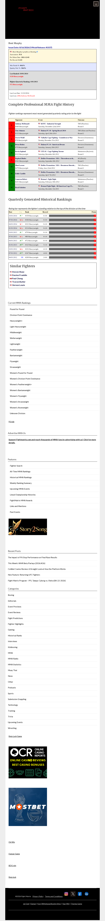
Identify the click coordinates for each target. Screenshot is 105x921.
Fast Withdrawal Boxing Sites (49, 904)
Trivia (10, 716)
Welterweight (16, 338)
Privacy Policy (38, 896)
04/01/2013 (13, 241)
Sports (11, 693)
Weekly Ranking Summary (21, 483)
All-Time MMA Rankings (20, 471)
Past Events (15, 512)
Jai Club (26, 904)
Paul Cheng (17, 278)
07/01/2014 (13, 220)
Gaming (11, 630)
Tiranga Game (76, 904)
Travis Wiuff (19, 138)
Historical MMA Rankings (21, 477)
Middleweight (16, 332)
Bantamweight (16, 355)
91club (11, 421)
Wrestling (12, 728)
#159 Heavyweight (16, 76)
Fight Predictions (15, 618)
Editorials (12, 601)
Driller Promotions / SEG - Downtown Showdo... (58, 165)
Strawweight (15, 367)
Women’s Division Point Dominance (25, 379)
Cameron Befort (21, 179)
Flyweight (14, 361)
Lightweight (15, 344)
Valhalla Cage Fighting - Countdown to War (57, 138)
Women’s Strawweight (19, 402)
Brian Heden (19, 144)
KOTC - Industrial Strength (51, 124)
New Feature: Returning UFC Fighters (24, 575)
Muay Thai (12, 670)
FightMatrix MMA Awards (21, 500)
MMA (10, 653)
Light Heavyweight (18, 326)
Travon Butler (18, 281)
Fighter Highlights (16, 624)
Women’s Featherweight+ (21, 384)
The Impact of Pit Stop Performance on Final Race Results (32, 557)
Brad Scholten (20, 187)
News (10, 676)
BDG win (12, 865)
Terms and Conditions (54, 896)
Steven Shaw (18, 272)
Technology (13, 705)
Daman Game (14, 854)
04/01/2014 (13, 224)
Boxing (11, 595)
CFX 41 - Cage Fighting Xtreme (52, 151)
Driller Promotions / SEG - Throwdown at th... (57, 158)
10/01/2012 (13, 249)
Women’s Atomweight (19, 407)
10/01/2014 (13, 216)
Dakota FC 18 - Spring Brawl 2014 (53, 131)
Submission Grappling (17, 699)
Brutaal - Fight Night (48, 179)
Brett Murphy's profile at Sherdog (24, 52)
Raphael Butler (20, 158)
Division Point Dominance (21, 315)
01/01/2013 (13, 245)
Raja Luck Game (15, 736)
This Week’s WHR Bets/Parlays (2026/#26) (26, 563)
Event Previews (14, 606)
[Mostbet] (28, 825)
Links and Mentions (18, 506)
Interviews (12, 641)
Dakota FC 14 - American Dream (53, 144)
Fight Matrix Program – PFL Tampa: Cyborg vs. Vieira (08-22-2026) (37, 580)
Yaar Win (65, 904)
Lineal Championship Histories (23, 495)
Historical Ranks (15, 635)
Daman (33, 904)
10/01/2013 (13, 232)
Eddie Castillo (20, 174)
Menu (96, 3)
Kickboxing (12, 647)
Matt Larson (19, 165)
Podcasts (12, 687)
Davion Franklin (19, 275)
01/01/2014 (13, 228)
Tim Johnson (20, 131)
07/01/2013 (13, 237)
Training (11, 711)
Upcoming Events (15, 722)
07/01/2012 (13, 253)
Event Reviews (14, 612)
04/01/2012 (13, 257)
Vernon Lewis (18, 285)
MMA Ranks (13, 658)
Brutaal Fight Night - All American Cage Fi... (57, 186)
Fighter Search (16, 466)
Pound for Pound (17, 309)
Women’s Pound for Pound (21, 373)
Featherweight (16, 350)
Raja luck (12, 877)
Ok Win (12, 842)
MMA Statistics (14, 664)
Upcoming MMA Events (20, 489)
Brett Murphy (15, 43)
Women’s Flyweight (18, 396)
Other (10, 682)
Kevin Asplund (20, 151)
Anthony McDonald (28, 96)
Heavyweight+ (16, 321)
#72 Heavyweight (16, 84)
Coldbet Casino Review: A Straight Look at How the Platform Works (37, 569)
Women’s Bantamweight (20, 390)
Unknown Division (17, 413)
